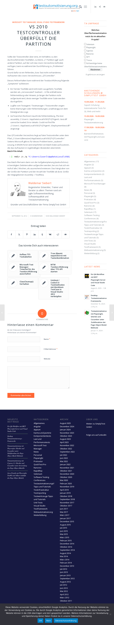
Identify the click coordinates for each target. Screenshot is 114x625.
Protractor (88, 199)
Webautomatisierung (93, 250)
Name (47, 339)
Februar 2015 (66, 540)
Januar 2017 (65, 518)
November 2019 (67, 486)
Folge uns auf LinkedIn (96, 435)
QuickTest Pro (90, 202)
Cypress (90, 50)
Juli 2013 (63, 569)
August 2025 (65, 423)
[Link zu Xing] (100, 6)
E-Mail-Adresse (50, 349)
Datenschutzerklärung (65, 620)
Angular (87, 164)
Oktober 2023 (66, 436)
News (86, 190)
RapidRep (88, 209)
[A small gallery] (111, 312)
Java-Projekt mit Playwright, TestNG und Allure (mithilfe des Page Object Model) (17, 475)
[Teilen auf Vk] (50, 234)
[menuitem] (79, 6)
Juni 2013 (64, 572)
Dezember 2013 (67, 566)
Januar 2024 (65, 429)
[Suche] (79, 6)
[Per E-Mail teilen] (65, 234)
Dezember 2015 (67, 521)
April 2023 (64, 442)
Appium (87, 167)
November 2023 (67, 432)
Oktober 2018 (66, 496)
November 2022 (67, 445)
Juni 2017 (64, 508)
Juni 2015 (64, 531)
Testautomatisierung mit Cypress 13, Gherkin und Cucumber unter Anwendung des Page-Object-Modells (17, 464)
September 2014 (67, 550)
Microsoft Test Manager (24, 22)
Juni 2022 (64, 458)
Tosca (89, 60)
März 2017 (64, 515)
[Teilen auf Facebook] (11, 234)
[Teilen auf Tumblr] (42, 234)
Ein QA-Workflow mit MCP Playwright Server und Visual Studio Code (98, 279)
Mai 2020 (64, 480)
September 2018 (67, 499)
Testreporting (90, 231)
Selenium (90, 44)
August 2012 (65, 581)
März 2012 (64, 597)
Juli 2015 (63, 527)
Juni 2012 (64, 588)
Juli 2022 (63, 455)
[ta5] (57, 6)
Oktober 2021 (66, 470)
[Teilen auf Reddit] (58, 234)
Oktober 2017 (66, 505)
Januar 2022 (65, 464)
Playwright (91, 47)
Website (47, 359)
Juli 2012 (63, 584)
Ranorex (90, 54)
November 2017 (67, 502)
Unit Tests (88, 240)
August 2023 (65, 439)
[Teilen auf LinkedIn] (34, 234)
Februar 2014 (66, 562)
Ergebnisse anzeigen (95, 74)
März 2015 (64, 537)
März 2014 (64, 559)
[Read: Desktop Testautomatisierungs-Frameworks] (87, 297)
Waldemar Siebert (57, 216)
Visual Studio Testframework (51, 22)
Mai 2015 (64, 534)
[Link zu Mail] (104, 6)
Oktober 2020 (66, 477)
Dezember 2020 (67, 474)
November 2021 (67, 467)
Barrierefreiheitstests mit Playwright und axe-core (94, 133)
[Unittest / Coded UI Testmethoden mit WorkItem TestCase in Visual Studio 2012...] (2, 312)
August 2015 (65, 524)
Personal (88, 193)
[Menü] (85, 7)
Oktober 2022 (66, 448)
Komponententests (93, 174)
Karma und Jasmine (93, 171)
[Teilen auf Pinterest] (27, 234)
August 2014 (65, 553)
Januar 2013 (65, 575)
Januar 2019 (65, 493)
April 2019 (64, 490)
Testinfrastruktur (91, 228)
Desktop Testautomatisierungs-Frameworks (100, 298)
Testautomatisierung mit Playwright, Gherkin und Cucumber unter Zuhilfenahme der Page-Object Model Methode (99, 319)
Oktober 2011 (66, 600)
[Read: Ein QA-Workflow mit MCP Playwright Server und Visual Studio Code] (87, 276)
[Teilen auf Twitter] (19, 234)
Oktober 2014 (66, 547)
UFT (88, 57)
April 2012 (64, 594)
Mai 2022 (64, 461)
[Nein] (110, 614)
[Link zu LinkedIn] (95, 6)
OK (40, 620)
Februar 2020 (66, 483)
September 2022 (67, 451)
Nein (48, 620)
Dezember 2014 (67, 543)
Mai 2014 (64, 556)
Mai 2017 (64, 512)
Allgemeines (89, 161)
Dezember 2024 (67, 426)
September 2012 (67, 578)
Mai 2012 (64, 591)
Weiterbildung (90, 253)
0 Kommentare (36, 216)
